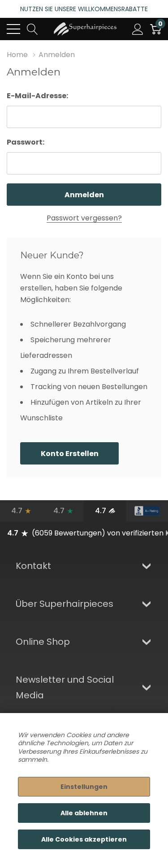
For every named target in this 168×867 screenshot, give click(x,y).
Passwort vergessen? (84, 218)
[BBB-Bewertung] (147, 511)
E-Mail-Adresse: (37, 96)
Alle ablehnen (84, 813)
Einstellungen (84, 786)
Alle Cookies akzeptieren (84, 839)
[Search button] (32, 29)
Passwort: (25, 142)
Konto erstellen (70, 453)
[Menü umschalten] (13, 29)
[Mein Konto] (137, 29)
